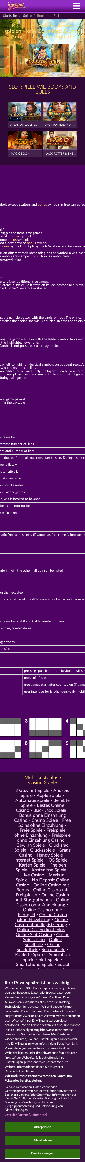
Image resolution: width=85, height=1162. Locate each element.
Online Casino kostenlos (41, 930)
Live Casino (32, 875)
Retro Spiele (53, 949)
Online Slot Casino (34, 935)
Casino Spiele (45, 820)
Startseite (10, 16)
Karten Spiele (32, 865)
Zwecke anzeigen (43, 1153)
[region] (42, 1065)
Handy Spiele (50, 855)
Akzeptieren (42, 1127)
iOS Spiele (57, 860)
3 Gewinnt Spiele (32, 790)
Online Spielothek (38, 947)
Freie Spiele (31, 830)
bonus (42, 204)
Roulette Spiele (30, 954)
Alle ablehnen (42, 1140)
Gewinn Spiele (30, 845)
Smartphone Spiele (34, 964)
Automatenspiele (32, 800)
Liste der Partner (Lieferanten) (26, 1115)
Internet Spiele (28, 860)
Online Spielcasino (46, 937)
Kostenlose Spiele (49, 870)
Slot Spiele (49, 959)
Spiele (27, 16)
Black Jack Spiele (49, 810)
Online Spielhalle (43, 942)
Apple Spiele (49, 795)
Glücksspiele (42, 850)
